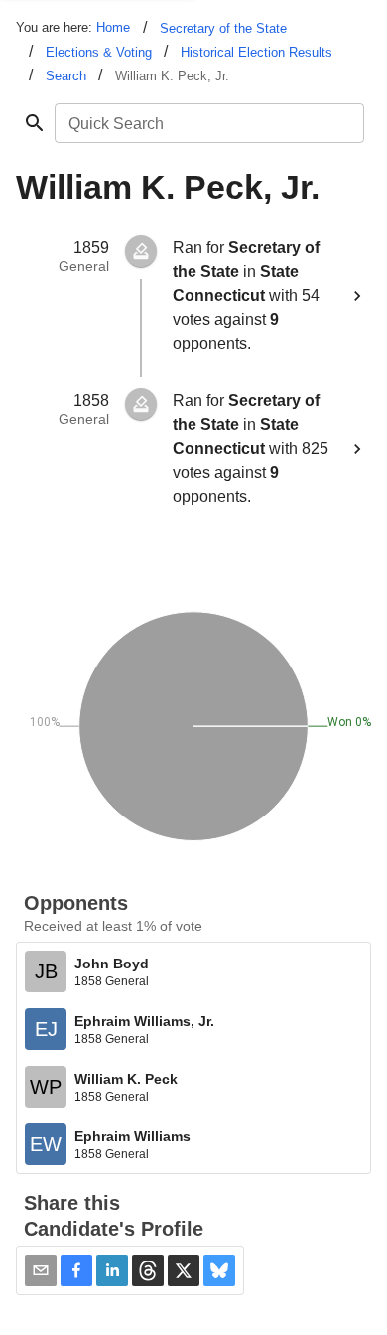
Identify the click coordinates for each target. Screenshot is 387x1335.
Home (113, 27)
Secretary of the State (223, 28)
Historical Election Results (256, 52)
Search (66, 76)
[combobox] (208, 123)
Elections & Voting (99, 52)
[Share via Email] (41, 1270)
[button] (76, 1270)
